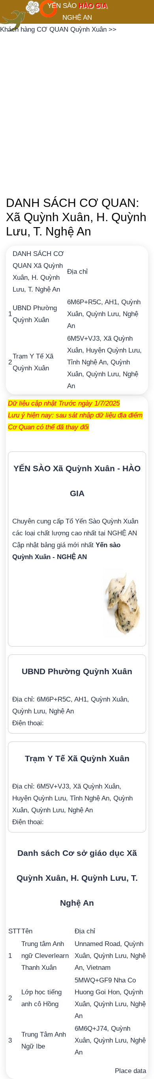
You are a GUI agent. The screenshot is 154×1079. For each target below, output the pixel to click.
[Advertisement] (77, 113)
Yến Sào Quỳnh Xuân (106, 521)
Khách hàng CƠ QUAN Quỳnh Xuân (54, 29)
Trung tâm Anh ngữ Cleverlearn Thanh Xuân (45, 955)
